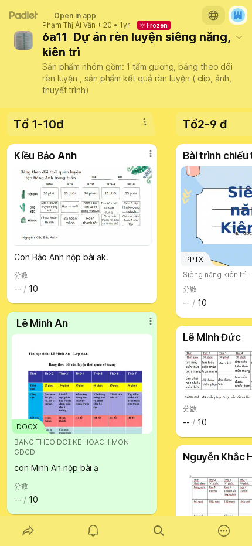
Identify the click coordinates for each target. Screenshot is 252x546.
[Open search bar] (159, 531)
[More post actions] (143, 158)
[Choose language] (213, 15)
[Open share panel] (28, 530)
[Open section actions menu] (145, 122)
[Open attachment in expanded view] (82, 206)
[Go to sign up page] (238, 15)
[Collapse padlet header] (239, 36)
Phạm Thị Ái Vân (69, 25)
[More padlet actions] (224, 530)
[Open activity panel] (94, 530)
